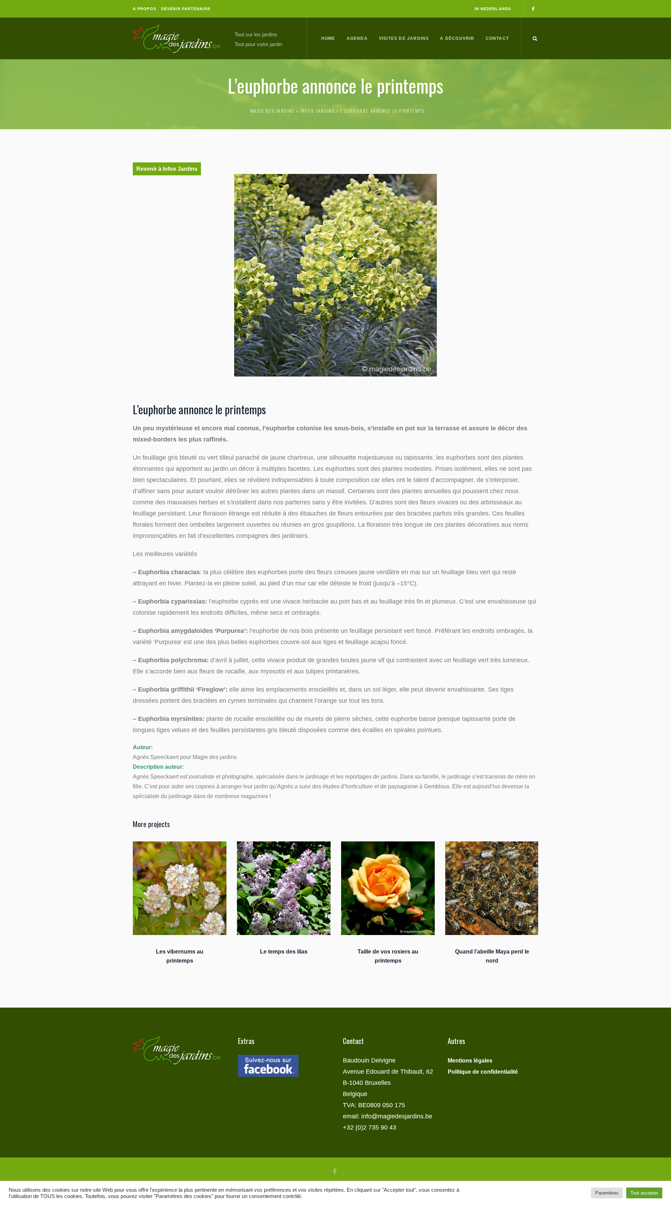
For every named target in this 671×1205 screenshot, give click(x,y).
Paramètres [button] (607, 1193)
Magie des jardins (272, 110)
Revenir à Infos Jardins (166, 169)
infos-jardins (317, 110)
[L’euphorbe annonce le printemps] (335, 275)
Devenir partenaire (185, 9)
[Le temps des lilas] (284, 888)
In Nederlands (493, 9)
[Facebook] (533, 9)
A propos (144, 9)
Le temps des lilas (284, 952)
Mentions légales (470, 1061)
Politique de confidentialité (483, 1072)
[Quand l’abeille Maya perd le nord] (492, 888)
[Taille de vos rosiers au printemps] (388, 888)
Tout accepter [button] (644, 1193)
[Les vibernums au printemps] (179, 888)
